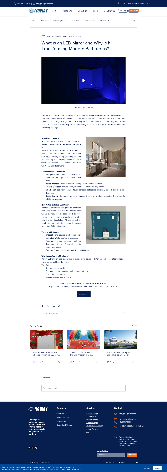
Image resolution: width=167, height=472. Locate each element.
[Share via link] (59, 306)
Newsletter (102, 451)
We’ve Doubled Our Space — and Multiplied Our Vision (120, 353)
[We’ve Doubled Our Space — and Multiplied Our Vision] (120, 339)
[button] (67, 11)
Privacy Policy (76, 469)
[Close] (164, 468)
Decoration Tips (89, 21)
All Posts (33, 21)
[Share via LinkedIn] (54, 306)
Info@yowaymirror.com (45, 4)
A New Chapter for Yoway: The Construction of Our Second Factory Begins (81, 353)
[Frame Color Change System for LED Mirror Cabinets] (46, 339)
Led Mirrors (75, 21)
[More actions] (124, 36)
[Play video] (83, 80)
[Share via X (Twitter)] (48, 306)
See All (134, 326)
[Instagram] (36, 447)
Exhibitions (45, 21)
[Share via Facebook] (42, 306)
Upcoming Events (59, 21)
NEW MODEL (105, 21)
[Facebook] (32, 447)
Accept (157, 468)
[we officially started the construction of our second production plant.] (83, 339)
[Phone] (15, 3)
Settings (147, 468)
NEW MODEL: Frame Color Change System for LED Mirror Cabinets (46, 353)
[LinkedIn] (29, 447)
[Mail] (34, 3)
